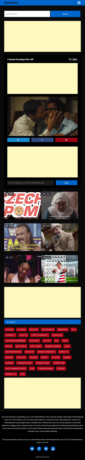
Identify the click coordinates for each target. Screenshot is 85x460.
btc (73, 329)
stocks (55, 357)
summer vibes (43, 363)
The (32, 368)
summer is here (25, 363)
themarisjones (46, 368)
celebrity (10, 335)
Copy (65, 182)
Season (9, 357)
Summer (9, 363)
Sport (44, 357)
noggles (29, 352)
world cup (11, 374)
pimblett (63, 352)
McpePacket (11, 2)
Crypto (23, 335)
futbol (47, 340)
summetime (59, 363)
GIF (56, 340)
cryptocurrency (40, 335)
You (22, 374)
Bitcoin (34, 329)
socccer (21, 357)
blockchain (47, 329)
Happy (9, 346)
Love (67, 346)
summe (67, 357)
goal (65, 340)
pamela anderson (46, 352)
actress (21, 329)
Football (34, 340)
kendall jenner (53, 346)
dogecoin (57, 335)
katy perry (36, 346)
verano (61, 368)
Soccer (33, 357)
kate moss (21, 346)
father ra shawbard (15, 340)
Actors (9, 329)
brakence (62, 329)
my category (11, 322)
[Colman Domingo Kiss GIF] (42, 116)
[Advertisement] (42, 36)
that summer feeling (16, 368)
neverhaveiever (13, 352)
